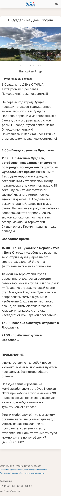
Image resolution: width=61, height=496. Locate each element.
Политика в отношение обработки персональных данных (22, 473)
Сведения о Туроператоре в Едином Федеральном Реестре (23, 469)
